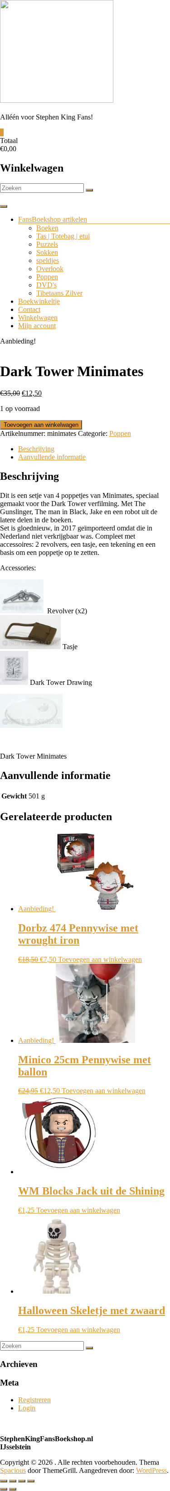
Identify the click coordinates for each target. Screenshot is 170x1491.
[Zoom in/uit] (3, 1481)
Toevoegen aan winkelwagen (41, 424)
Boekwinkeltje (39, 301)
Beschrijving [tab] (36, 449)
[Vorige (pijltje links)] (3, 1489)
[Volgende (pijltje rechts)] (12, 1489)
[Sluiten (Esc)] (30, 1481)
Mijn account (37, 326)
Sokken (47, 252)
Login (26, 1408)
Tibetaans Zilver (59, 293)
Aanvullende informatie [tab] (52, 457)
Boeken (47, 228)
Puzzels (47, 244)
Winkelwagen (38, 317)
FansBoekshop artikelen (52, 219)
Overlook (49, 268)
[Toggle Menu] (3, 206)
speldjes (47, 260)
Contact (29, 309)
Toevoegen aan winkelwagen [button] (100, 959)
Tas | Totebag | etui (63, 236)
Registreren (34, 1400)
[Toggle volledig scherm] (12, 1481)
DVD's (46, 285)
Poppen (47, 277)
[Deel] (21, 1481)
